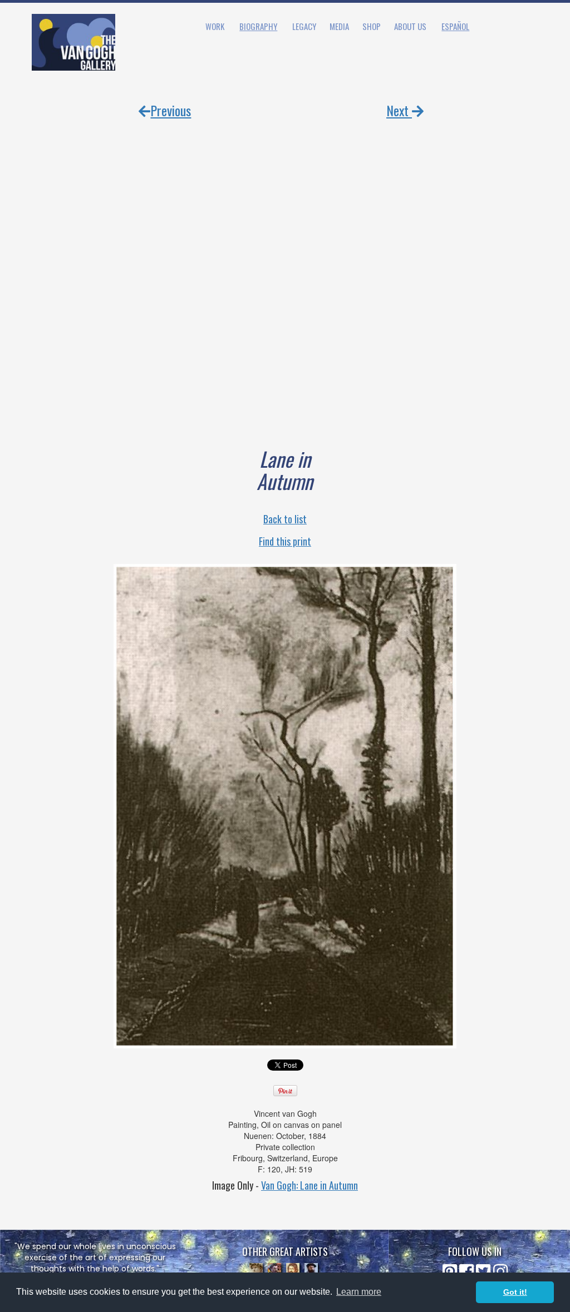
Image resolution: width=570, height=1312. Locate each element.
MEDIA (339, 26)
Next (399, 110)
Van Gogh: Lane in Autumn (309, 1185)
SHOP (371, 26)
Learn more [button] (358, 1291)
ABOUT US (410, 26)
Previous (170, 110)
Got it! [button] (515, 1292)
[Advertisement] (285, 270)
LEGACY (304, 26)
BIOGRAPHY (258, 26)
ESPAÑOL (455, 26)
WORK (214, 26)
